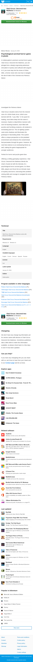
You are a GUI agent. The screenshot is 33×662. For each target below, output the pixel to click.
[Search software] (28, 1)
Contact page (9, 363)
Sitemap (3, 646)
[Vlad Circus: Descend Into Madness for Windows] (3, 11)
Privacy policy (21, 643)
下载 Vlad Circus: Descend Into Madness (13, 292)
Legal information (22, 646)
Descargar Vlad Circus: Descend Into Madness (14, 302)
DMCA (19, 649)
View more (16, 627)
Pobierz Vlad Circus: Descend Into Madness (13, 287)
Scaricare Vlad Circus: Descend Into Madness (14, 299)
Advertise (4, 643)
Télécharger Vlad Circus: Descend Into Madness (15, 289)
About (3, 637)
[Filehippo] (5, 1)
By (10, 13)
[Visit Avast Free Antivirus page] (16, 18)
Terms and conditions (23, 637)
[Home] (2, 5)
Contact (3, 640)
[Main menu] (31, 1)
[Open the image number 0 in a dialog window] (13, 188)
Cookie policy (21, 640)
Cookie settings (21, 652)
